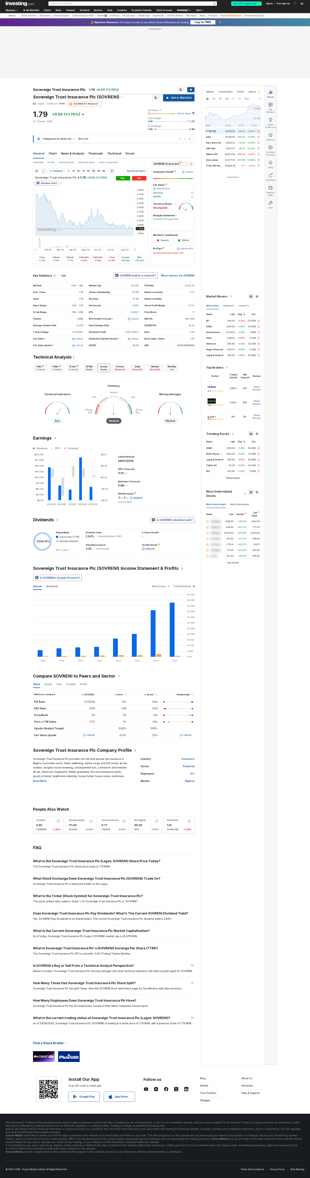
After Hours (191, 15)
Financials (96, 153)
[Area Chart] (43, 171)
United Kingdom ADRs (83, 15)
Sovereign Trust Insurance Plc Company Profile (82, 750)
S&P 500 (210, 148)
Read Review (257, 388)
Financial (188, 766)
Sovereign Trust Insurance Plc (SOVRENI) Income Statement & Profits (106, 568)
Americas (114, 15)
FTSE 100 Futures (215, 165)
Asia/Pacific (158, 15)
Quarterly (52, 586)
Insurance (188, 758)
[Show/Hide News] (112, 171)
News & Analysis (72, 153)
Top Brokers (215, 367)
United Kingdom (61, 15)
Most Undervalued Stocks (219, 494)
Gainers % (228, 305)
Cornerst (40, 820)
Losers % (244, 305)
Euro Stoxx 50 (213, 142)
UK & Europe (128, 15)
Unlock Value (184, 113)
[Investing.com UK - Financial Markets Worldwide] (20, 3)
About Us (246, 1078)
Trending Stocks (217, 434)
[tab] (40, 368)
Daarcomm (173, 820)
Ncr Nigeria (140, 820)
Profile (51, 162)
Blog (203, 1078)
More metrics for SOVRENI (177, 275)
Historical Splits (86, 162)
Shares (12, 15)
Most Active (44, 15)
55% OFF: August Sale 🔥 (246, 3)
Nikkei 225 (211, 154)
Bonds (240, 91)
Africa (202, 15)
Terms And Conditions (252, 1169)
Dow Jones (212, 160)
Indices (210, 91)
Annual (37, 586)
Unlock (91, 734)
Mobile (204, 1085)
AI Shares (213, 15)
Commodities (225, 91)
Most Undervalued (216, 504)
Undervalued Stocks (254, 15)
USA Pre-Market (175, 15)
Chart (53, 153)
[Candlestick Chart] (37, 171)
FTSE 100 (211, 131)
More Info (83, 138)
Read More (40, 780)
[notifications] (295, 3)
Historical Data (66, 162)
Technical (114, 153)
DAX (208, 137)
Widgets (205, 1100)
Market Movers (216, 296)
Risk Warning (297, 1169)
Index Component (108, 162)
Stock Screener (164, 10)
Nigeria (189, 780)
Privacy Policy (277, 1169)
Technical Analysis (52, 357)
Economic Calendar (142, 10)
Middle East (144, 15)
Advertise (247, 1085)
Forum (130, 153)
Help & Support (250, 1092)
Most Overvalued (239, 504)
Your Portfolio (208, 1092)
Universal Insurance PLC (114, 820)
